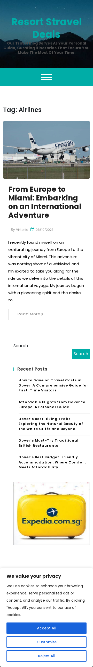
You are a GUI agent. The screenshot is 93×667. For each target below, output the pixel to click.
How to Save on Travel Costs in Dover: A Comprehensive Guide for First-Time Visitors (53, 385)
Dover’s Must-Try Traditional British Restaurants (49, 443)
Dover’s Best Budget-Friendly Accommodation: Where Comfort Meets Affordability (52, 462)
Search (20, 346)
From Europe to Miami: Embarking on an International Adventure (44, 202)
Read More (29, 314)
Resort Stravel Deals (46, 28)
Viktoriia (22, 229)
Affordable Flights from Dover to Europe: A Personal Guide (52, 405)
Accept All (46, 628)
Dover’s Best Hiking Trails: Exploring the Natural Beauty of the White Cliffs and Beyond (51, 423)
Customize (47, 642)
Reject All (46, 656)
